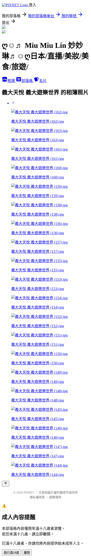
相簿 (11, 81)
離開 (27, 552)
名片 (43, 81)
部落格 (27, 81)
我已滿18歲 (11, 552)
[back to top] (5, 484)
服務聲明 (55, 497)
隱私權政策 (37, 497)
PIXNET (29, 492)
